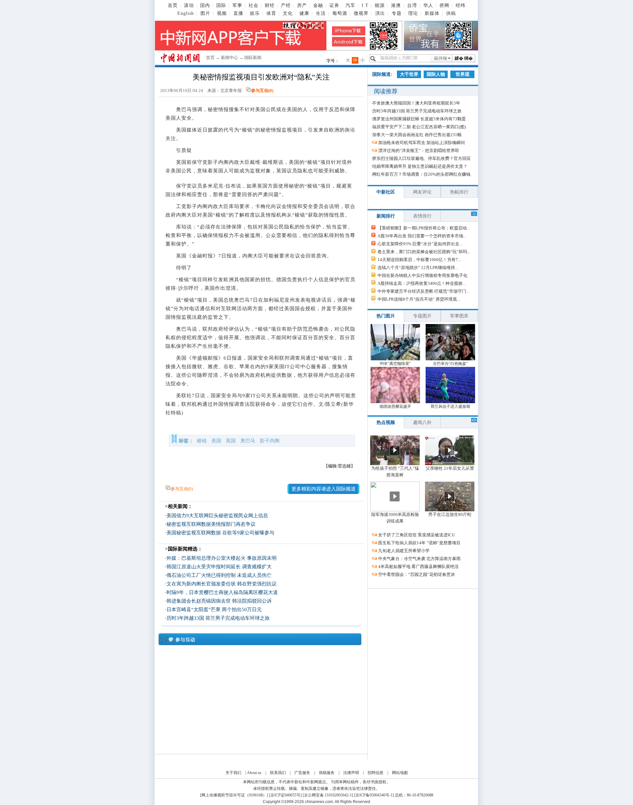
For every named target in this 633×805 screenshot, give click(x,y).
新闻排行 (386, 216)
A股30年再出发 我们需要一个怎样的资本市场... (421, 235)
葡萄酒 (339, 13)
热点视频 (386, 422)
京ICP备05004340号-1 (374, 795)
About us (254, 772)
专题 (397, 13)
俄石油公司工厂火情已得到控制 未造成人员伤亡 (219, 575)
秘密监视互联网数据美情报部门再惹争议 (211, 524)
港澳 (396, 5)
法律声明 (351, 772)
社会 (253, 5)
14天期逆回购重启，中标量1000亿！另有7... (419, 259)
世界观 (462, 74)
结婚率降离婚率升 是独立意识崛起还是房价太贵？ (419, 166)
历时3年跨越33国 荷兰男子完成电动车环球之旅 (218, 618)
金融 (318, 5)
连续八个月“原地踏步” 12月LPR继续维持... (417, 267)
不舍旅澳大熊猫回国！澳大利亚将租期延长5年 (416, 103)
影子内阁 (270, 440)
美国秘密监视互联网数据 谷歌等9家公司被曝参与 (220, 532)
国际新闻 (252, 57)
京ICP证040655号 (285, 795)
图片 (205, 13)
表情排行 (422, 216)
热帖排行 (459, 192)
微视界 (361, 13)
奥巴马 (247, 440)
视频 (222, 13)
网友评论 (422, 192)
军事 (237, 5)
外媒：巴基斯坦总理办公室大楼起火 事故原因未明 (221, 558)
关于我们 (233, 772)
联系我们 (278, 772)
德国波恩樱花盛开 (395, 406)
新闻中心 (229, 57)
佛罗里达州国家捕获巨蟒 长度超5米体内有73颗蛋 (419, 118)
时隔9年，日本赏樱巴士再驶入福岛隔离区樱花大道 (222, 592)
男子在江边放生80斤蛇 (449, 514)
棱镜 (202, 440)
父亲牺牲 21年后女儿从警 (450, 468)
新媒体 (432, 13)
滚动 (189, 5)
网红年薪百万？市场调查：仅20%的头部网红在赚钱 (421, 174)
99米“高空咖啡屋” (395, 363)
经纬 (461, 5)
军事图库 (459, 315)
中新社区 (386, 192)
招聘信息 (375, 772)
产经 (286, 5)
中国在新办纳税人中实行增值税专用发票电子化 (422, 275)
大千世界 (409, 74)
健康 (304, 13)
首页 (173, 5)
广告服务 (302, 772)
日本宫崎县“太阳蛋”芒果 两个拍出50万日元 (214, 609)
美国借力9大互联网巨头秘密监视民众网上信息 (217, 515)
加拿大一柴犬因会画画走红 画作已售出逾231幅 (417, 134)
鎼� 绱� (464, 58)
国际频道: (382, 74)
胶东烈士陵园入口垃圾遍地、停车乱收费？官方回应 (421, 158)
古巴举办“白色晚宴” (450, 363)
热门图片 (386, 315)
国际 (221, 5)
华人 (428, 5)
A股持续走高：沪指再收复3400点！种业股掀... (421, 283)
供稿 (451, 13)
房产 (302, 5)
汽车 (350, 5)
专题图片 (422, 315)
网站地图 (400, 772)
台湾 (412, 5)
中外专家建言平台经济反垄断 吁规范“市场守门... (423, 291)
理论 (413, 13)
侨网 (444, 5)
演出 (380, 13)
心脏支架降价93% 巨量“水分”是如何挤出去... (419, 243)
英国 (231, 440)
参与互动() (262, 90)
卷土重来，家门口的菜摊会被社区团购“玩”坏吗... (423, 251)
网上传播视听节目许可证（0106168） (234, 795)
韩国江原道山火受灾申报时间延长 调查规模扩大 (219, 566)
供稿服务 (327, 772)
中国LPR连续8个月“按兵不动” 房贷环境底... (418, 299)
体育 (271, 13)
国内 (205, 5)
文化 (288, 13)
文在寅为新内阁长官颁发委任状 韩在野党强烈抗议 (221, 583)
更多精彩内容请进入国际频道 (323, 489)
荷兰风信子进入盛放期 (450, 406)
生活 (321, 13)
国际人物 (436, 74)
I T (365, 5)
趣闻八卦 (422, 422)
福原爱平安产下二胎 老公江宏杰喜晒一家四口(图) (419, 126)
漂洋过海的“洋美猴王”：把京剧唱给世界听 (418, 150)
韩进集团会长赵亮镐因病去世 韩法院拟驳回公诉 (219, 601)
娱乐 (255, 13)
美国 (216, 440)
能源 (380, 5)
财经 (270, 5)
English (185, 13)
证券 (334, 5)
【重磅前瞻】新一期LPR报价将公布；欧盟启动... (423, 227)
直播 (238, 13)
